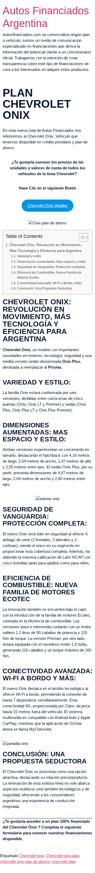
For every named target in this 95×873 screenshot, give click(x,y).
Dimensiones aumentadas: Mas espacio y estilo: (51, 262)
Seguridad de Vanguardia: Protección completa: (51, 267)
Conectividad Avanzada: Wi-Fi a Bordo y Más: (49, 283)
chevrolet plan (64, 861)
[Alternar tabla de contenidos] (81, 237)
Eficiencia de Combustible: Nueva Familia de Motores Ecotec (49, 275)
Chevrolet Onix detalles (47, 205)
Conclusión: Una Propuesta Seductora (44, 288)
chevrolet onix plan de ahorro (25, 861)
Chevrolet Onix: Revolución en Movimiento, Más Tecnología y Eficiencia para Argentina (46, 248)
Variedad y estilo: (29, 256)
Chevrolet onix (31, 855)
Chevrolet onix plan (62, 855)
